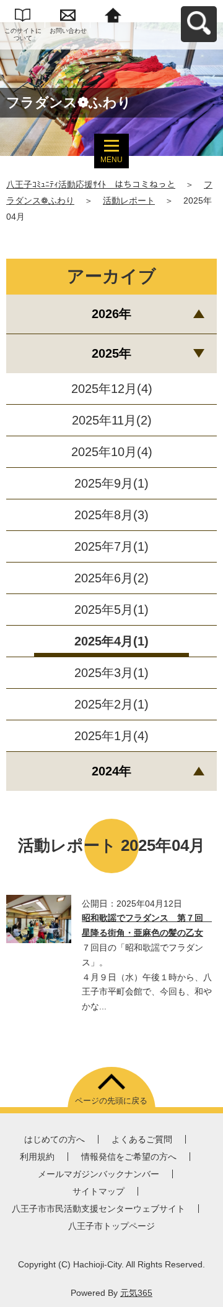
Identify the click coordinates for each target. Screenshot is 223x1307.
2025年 (111, 353)
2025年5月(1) (111, 609)
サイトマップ (98, 1191)
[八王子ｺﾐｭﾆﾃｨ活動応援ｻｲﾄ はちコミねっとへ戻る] (113, 14)
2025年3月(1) (111, 672)
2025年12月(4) (111, 388)
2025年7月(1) (111, 546)
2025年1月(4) (111, 736)
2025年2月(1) (111, 704)
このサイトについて (23, 34)
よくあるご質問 (142, 1139)
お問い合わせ (68, 30)
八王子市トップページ (111, 1226)
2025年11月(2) (112, 420)
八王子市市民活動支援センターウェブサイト (98, 1209)
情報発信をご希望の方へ (129, 1157)
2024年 (111, 771)
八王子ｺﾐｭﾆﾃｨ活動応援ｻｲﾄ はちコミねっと (90, 184)
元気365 (136, 1293)
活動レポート (129, 200)
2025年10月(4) (111, 452)
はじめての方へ (54, 1139)
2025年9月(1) (111, 483)
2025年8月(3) (111, 515)
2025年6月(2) (111, 578)
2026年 (111, 314)
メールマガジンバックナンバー (98, 1174)
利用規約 (37, 1157)
